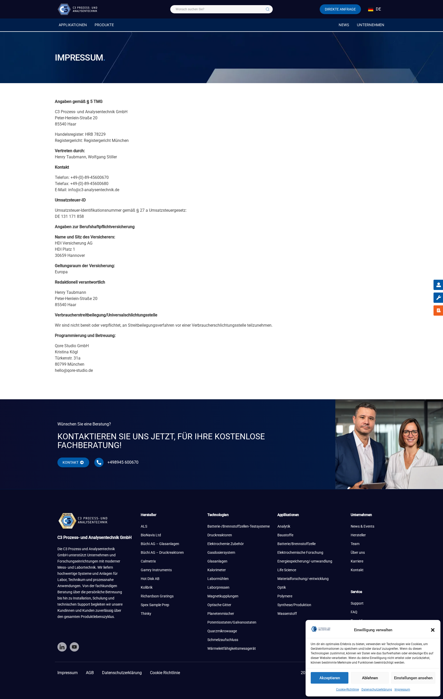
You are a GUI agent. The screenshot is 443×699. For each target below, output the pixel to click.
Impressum (402, 689)
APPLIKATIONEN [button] (73, 25)
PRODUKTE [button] (104, 25)
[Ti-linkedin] (62, 647)
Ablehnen (370, 678)
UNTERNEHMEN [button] (370, 25)
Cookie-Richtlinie (347, 689)
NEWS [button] (344, 25)
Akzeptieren (329, 678)
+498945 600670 (122, 462)
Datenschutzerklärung (376, 689)
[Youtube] (74, 647)
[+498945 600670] (99, 462)
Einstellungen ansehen (413, 678)
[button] (432, 630)
